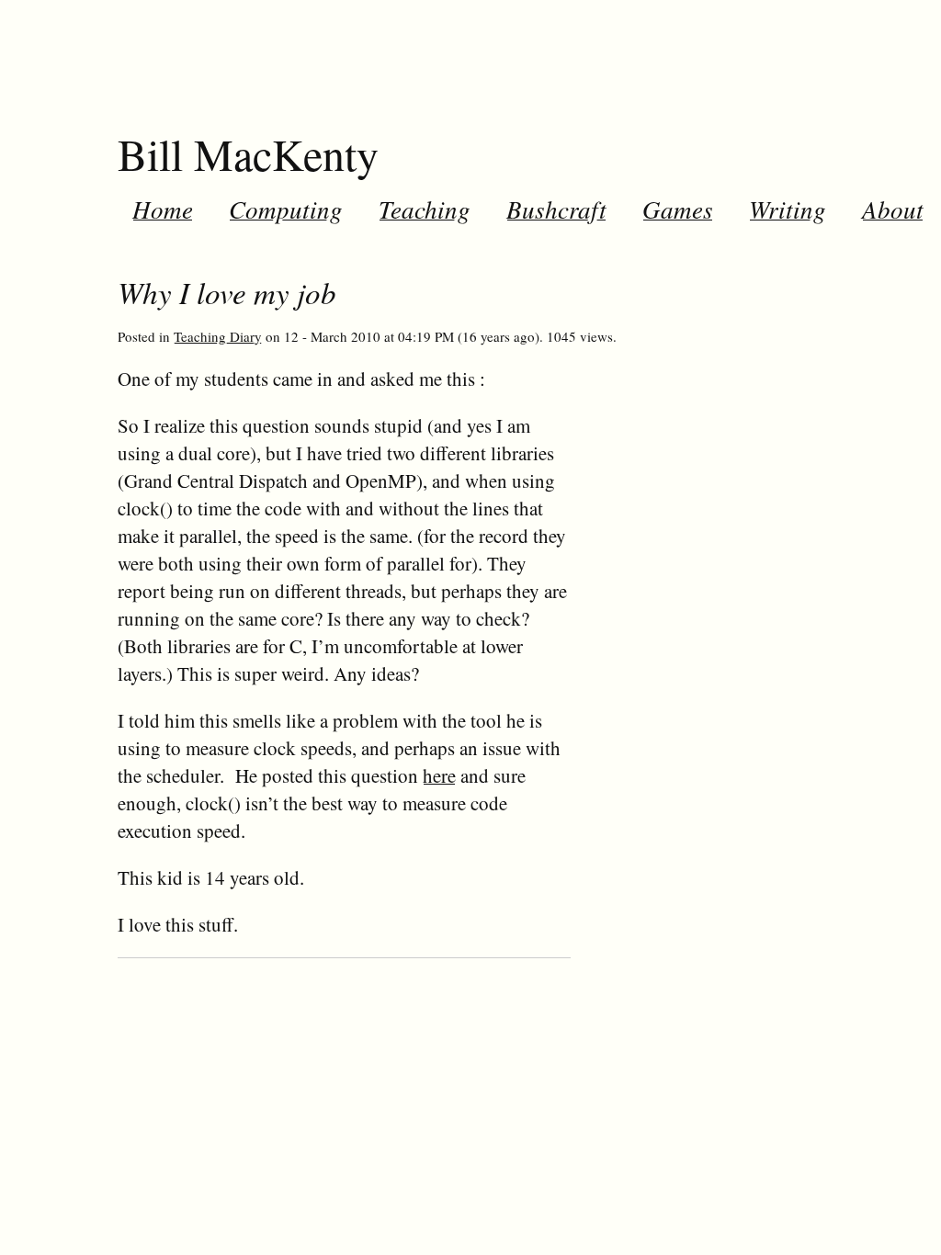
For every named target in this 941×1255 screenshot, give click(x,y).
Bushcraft (556, 208)
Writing (787, 208)
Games (677, 208)
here (439, 775)
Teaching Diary (218, 336)
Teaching (424, 208)
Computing (286, 208)
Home (162, 208)
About (893, 208)
